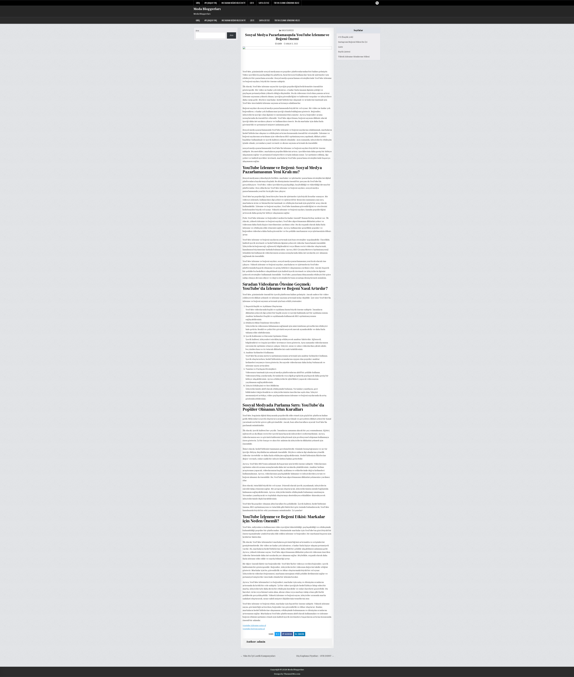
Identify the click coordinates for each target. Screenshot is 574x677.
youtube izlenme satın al (254, 625)
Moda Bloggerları (207, 9)
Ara (197, 30)
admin (279, 44)
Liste (252, 2)
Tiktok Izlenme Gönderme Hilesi (286, 2)
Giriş (198, 2)
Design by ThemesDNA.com (287, 674)
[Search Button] (377, 3)
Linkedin (301, 634)
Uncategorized (288, 30)
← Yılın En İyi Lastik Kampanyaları (258, 656)
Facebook (288, 634)
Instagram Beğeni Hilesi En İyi (233, 2)
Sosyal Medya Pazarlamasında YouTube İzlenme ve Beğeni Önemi (287, 37)
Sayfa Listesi (264, 2)
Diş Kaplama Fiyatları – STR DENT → (315, 656)
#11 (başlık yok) (210, 2)
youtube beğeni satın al (254, 629)
